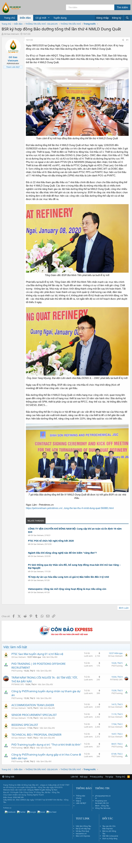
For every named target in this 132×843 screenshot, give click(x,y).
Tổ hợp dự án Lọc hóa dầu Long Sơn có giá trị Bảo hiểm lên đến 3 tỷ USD (68, 576)
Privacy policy (96, 776)
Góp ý (78, 800)
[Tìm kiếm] (127, 18)
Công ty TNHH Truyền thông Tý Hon (42, 790)
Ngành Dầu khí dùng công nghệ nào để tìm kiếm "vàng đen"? (62, 552)
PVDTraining (16, 670)
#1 (127, 40)
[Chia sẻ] (123, 40)
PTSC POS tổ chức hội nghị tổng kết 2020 (51, 540)
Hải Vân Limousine (110, 836)
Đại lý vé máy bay (83, 828)
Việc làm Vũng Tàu (83, 826)
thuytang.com (101, 800)
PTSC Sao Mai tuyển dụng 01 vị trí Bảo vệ (37, 654)
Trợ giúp (109, 776)
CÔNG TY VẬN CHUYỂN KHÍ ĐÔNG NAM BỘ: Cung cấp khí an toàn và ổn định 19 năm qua (75, 530)
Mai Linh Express (83, 836)
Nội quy (84, 776)
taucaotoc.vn (81, 833)
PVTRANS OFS (17, 684)
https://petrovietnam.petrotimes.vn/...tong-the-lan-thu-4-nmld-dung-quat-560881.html (70, 508)
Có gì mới (41, 17)
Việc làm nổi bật (15, 647)
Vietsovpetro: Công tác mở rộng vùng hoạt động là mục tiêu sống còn (67, 588)
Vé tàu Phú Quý (82, 831)
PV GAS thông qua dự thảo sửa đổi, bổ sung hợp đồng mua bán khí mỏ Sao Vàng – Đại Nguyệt (74, 566)
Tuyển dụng (59, 17)
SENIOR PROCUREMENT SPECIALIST (34, 715)
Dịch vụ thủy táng (109, 838)
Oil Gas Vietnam (37, 535)
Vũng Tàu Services (102, 808)
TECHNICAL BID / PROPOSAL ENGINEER (36, 734)
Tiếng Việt (9, 776)
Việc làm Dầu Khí (49, 657)
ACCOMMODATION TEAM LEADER (32, 705)
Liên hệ (74, 776)
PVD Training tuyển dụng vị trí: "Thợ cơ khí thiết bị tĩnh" (46, 744)
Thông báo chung (80, 796)
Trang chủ (9, 17)
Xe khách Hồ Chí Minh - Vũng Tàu (102, 804)
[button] (49, 18)
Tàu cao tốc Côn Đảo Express (109, 827)
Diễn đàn (25, 17)
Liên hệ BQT (81, 803)
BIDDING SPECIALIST (24, 725)
